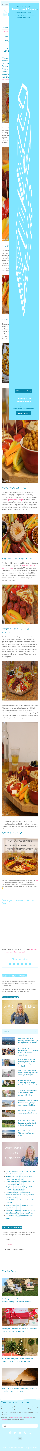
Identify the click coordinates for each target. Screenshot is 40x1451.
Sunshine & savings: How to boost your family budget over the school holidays (28, 1103)
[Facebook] (10, 1432)
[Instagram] (29, 1432)
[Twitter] (15, 1432)
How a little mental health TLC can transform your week (27, 1133)
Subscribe (8, 1245)
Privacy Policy (28, 1417)
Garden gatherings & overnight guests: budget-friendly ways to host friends (27, 1083)
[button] (20, 1438)
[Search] (35, 1031)
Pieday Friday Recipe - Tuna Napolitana (18, 1192)
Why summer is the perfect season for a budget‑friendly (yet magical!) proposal (27, 1073)
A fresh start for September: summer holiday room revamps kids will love (27, 1093)
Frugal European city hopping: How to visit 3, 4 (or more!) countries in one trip (28, 1041)
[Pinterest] (24, 1432)
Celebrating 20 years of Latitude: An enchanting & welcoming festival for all (27, 1123)
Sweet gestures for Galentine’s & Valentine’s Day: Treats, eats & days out (19, 1330)
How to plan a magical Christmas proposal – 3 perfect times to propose (19, 1390)
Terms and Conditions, (16, 1417)
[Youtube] (20, 1432)
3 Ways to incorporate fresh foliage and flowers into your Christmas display (17, 1360)
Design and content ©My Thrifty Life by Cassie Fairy (20, 1448)
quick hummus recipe (15, 500)
